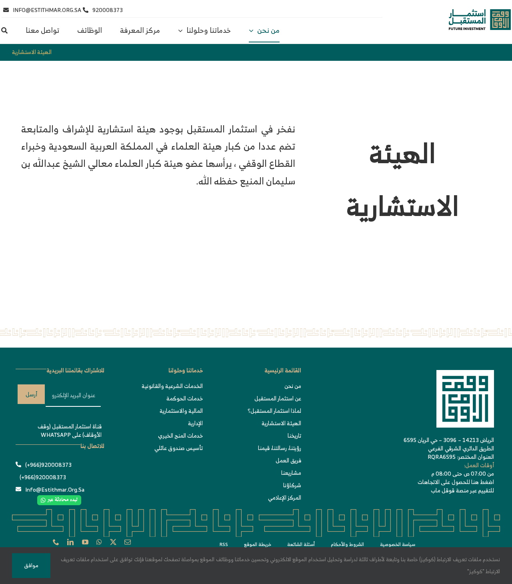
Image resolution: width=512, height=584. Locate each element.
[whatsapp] (99, 542)
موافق (31, 565)
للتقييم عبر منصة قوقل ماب (462, 490)
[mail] (127, 542)
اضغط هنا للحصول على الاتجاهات (456, 482)
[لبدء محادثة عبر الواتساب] (59, 499)
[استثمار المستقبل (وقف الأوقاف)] (480, 13)
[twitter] (113, 542)
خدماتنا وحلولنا (185, 370)
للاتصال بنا (92, 446)
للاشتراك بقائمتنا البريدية (75, 370)
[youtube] (85, 542)
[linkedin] (70, 542)
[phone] (56, 542)
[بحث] (4, 31)
